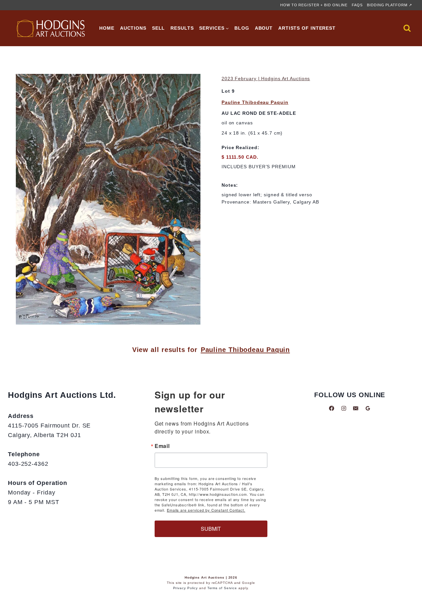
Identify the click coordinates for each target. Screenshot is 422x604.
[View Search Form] (407, 28)
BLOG (241, 28)
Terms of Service (222, 588)
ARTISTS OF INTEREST (307, 28)
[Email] (355, 408)
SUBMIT (211, 528)
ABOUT (264, 28)
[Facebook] (331, 408)
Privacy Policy (185, 588)
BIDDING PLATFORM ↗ (389, 5)
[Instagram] (344, 408)
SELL (158, 28)
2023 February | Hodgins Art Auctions (266, 78)
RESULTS (182, 28)
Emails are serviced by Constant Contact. (206, 510)
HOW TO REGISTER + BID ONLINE (313, 5)
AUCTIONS (133, 28)
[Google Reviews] (368, 408)
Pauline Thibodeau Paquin (255, 102)
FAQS (357, 5)
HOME (106, 28)
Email (162, 446)
